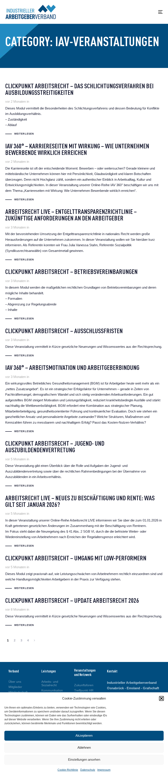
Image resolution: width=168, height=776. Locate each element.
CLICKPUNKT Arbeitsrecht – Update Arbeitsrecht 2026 (83, 613)
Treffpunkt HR (83, 690)
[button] (161, 698)
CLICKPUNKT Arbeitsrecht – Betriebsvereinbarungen (84, 295)
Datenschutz (87, 769)
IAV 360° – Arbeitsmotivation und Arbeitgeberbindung (84, 399)
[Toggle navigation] (136, 12)
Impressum (103, 769)
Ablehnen (84, 747)
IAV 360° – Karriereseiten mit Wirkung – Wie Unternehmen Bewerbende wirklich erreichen (84, 173)
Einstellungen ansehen (84, 759)
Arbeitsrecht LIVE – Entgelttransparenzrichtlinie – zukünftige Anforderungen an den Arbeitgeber (84, 235)
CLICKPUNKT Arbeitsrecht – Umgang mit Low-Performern (84, 573)
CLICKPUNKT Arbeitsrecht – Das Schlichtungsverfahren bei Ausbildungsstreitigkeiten (84, 110)
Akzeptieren (84, 735)
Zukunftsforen (83, 685)
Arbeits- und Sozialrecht (49, 683)
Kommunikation (51, 690)
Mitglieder (15, 687)
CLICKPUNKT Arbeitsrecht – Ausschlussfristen (83, 343)
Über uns (15, 681)
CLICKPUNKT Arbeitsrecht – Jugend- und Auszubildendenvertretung (84, 465)
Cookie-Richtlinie (68, 769)
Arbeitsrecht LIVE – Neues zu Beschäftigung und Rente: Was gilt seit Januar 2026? (84, 522)
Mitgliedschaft (18, 692)
